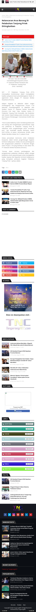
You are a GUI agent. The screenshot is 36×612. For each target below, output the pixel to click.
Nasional (16, 444)
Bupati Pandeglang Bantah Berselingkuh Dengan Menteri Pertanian (19, 595)
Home (3, 15)
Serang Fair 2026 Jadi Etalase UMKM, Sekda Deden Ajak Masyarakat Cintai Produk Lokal (21, 200)
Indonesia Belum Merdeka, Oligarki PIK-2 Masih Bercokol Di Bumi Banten (21, 344)
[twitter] (26, 262)
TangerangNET (17, 608)
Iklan (24, 605)
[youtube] (26, 266)
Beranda (13, 605)
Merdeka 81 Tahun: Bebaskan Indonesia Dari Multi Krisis (19, 368)
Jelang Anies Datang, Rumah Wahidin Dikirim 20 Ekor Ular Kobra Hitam (21, 586)
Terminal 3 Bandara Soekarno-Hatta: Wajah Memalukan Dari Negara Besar (21, 579)
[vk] (26, 270)
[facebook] (10, 262)
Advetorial (16, 424)
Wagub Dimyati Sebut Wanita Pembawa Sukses (19, 488)
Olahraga (16, 449)
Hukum (16, 434)
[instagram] (10, 266)
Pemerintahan (16, 459)
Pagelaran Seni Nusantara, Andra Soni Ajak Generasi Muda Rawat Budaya (22, 536)
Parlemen (16, 454)
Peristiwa (16, 469)
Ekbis (7, 15)
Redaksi (19, 605)
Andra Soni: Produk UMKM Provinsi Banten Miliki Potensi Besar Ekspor (21, 183)
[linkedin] (26, 514)
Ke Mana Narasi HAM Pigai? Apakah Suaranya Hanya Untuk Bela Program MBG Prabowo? (21, 528)
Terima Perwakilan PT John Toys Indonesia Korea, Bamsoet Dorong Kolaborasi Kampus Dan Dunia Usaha (21, 191)
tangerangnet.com (8, 30)
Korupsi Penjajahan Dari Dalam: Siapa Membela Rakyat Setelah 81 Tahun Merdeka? (21, 360)
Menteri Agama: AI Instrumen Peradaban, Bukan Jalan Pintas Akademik (19, 377)
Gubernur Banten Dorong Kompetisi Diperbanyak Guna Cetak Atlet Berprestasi (21, 544)
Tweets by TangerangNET (9, 569)
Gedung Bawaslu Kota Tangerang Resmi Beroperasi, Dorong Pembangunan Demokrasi (20, 496)
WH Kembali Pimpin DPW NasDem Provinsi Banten (20, 352)
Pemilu (16, 464)
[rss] (26, 274)
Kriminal (16, 439)
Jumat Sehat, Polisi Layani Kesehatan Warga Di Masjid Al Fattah (21, 553)
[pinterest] (30, 514)
